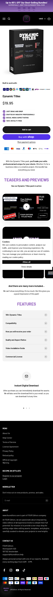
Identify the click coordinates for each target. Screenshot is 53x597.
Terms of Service (9, 442)
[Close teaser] (10, 585)
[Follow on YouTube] (17, 570)
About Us (6, 433)
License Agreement (11, 447)
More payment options (26, 142)
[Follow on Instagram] (11, 570)
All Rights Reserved (24, 589)
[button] (6, 589)
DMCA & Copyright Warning (10, 461)
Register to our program (12, 476)
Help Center (7, 438)
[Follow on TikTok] (24, 570)
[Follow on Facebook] (4, 570)
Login (5, 478)
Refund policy (8, 455)
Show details (26, 267)
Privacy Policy (8, 451)
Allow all (26, 262)
